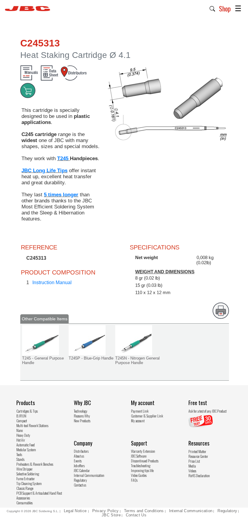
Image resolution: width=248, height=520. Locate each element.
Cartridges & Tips (27, 411)
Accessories (23, 497)
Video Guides (139, 475)
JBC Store (111, 515)
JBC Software (138, 455)
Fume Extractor (25, 478)
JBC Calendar (82, 470)
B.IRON (21, 415)
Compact (21, 420)
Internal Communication (89, 475)
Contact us (80, 484)
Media (192, 465)
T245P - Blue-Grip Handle (91, 358)
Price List (194, 461)
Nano (19, 430)
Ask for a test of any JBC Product (207, 411)
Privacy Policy (105, 511)
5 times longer (61, 195)
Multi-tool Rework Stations (32, 425)
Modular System (26, 449)
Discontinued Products (144, 460)
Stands (20, 459)
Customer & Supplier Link (147, 415)
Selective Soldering (27, 473)
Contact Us (136, 515)
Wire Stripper (24, 468)
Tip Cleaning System (29, 483)
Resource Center (198, 456)
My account (138, 420)
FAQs (134, 480)
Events (78, 460)
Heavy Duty (23, 435)
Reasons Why (82, 415)
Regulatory (80, 480)
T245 (63, 158)
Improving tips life (142, 470)
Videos (192, 470)
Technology (80, 411)
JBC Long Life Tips (44, 170)
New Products (82, 420)
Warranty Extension (143, 451)
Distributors (81, 451)
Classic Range (24, 488)
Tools (19, 454)
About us (79, 455)
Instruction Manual (52, 282)
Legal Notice (76, 511)
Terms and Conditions (144, 511)
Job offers (79, 465)
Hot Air (20, 439)
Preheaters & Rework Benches (34, 464)
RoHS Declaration (199, 475)
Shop (225, 8)
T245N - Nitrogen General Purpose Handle (137, 360)
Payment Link (139, 411)
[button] (212, 8)
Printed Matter (197, 451)
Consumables (24, 502)
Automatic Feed (25, 444)
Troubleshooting (140, 465)
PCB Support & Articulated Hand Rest (39, 493)
